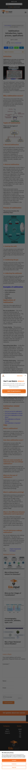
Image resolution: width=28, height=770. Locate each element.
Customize (14, 763)
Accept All (14, 760)
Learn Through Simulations (14, 391)
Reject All (14, 767)
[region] (14, 760)
